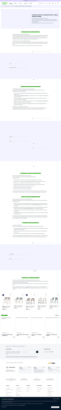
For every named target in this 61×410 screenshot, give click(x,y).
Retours (28, 389)
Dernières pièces (49, 395)
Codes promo (49, 393)
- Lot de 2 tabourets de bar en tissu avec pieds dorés (18, 306)
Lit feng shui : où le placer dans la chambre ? (51, 335)
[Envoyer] (37, 352)
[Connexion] (52, 3)
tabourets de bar (28, 286)
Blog (16, 392)
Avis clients (38, 391)
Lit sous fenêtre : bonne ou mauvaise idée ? (23, 335)
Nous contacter (39, 389)
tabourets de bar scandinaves (28, 208)
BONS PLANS (10, 3)
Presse (7, 394)
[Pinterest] (52, 352)
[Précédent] (20, 370)
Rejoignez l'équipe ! (8, 392)
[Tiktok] (45, 352)
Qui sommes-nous (8, 387)
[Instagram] (50, 352)
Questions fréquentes (40, 387)
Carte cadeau (18, 389)
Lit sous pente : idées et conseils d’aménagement (7, 335)
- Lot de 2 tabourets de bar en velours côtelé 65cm (54, 306)
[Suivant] (59, 370)
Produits (15, 3)
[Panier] (58, 3)
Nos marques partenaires (9, 389)
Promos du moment (50, 387)
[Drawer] (5, 3)
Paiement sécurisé (29, 387)
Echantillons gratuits (19, 387)
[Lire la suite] (14, 337)
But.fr (6, 391)
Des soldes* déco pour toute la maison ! (50, 391)
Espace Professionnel (19, 391)
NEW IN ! (31, 3)
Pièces (20, 3)
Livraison (28, 391)
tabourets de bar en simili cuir (24, 95)
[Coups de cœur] (55, 3)
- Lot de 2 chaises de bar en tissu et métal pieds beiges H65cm (6, 307)
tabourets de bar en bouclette (41, 100)
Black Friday (49, 389)
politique (22, 405)
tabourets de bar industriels (36, 204)
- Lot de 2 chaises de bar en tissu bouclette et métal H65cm (30, 307)
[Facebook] (47, 352)
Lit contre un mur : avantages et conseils (36, 335)
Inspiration (25, 3)
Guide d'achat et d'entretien (18, 395)
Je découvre (57, 315)
